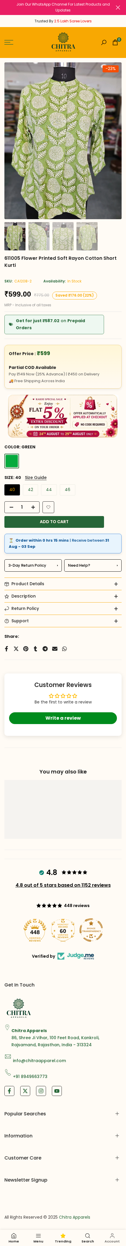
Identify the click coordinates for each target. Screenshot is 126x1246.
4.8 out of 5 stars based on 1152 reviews (63, 885)
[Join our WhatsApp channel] (63, 7)
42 (30, 490)
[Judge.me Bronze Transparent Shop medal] (91, 930)
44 (49, 490)
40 (12, 490)
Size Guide (36, 477)
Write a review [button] (63, 718)
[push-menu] (8, 42)
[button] (48, 507)
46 (67, 490)
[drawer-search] (104, 42)
